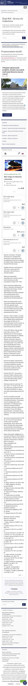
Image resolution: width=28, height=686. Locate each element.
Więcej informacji (15, 681)
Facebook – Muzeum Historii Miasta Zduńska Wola (14, 128)
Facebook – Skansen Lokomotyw (9, 135)
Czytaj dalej (7, 115)
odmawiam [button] (10, 684)
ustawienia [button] (18, 684)
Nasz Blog (4, 122)
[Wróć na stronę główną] (14, 2)
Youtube (4, 141)
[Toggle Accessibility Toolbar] (25, 683)
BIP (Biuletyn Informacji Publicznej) (10, 125)
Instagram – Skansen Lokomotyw (10, 138)
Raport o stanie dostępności (8, 144)
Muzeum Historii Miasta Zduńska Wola (11, 7)
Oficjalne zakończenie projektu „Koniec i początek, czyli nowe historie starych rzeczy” (13, 71)
